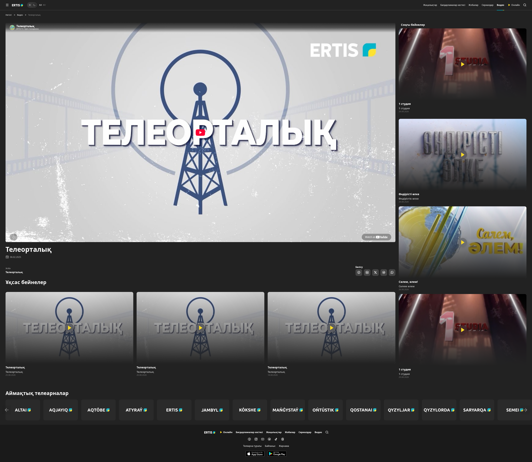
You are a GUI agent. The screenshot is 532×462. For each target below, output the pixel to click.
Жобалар (473, 5)
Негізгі (9, 15)
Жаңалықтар (430, 5)
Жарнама (284, 445)
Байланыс (270, 445)
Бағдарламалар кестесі (452, 5)
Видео (500, 5)
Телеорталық (14, 272)
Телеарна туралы (252, 445)
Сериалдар (487, 5)
